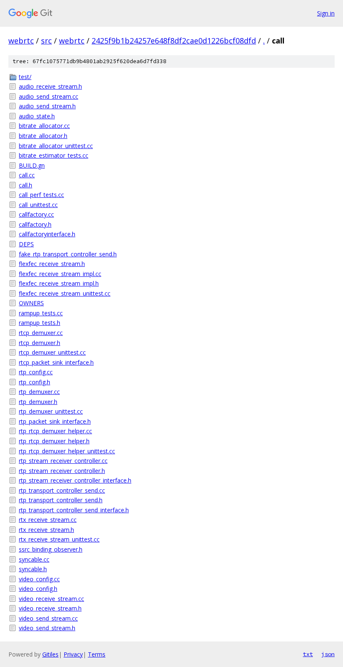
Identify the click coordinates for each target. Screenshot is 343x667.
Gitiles (50, 654)
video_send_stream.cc (48, 618)
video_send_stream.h (47, 628)
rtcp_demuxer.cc (41, 333)
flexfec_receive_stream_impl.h (59, 283)
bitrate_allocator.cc (44, 126)
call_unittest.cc (38, 205)
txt (308, 654)
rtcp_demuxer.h (39, 343)
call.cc (27, 175)
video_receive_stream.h (50, 608)
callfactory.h (35, 224)
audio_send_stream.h (47, 106)
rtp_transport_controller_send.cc (62, 490)
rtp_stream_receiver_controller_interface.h (75, 480)
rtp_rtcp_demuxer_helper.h (54, 441)
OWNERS (31, 303)
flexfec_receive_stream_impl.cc (60, 274)
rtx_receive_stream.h (46, 530)
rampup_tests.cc (41, 313)
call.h (25, 185)
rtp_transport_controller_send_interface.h (74, 510)
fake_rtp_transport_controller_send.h (68, 254)
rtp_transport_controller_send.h (60, 500)
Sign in (326, 13)
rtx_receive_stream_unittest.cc (59, 539)
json (328, 654)
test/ (25, 77)
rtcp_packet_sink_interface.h (56, 362)
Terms (96, 654)
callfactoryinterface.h (47, 234)
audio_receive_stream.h (50, 86)
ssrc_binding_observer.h (50, 549)
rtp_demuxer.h (38, 402)
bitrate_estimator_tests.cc (53, 155)
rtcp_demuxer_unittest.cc (52, 352)
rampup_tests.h (39, 323)
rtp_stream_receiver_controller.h (62, 471)
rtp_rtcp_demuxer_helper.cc (55, 431)
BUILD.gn (32, 165)
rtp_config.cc (36, 372)
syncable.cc (34, 559)
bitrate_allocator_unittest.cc (56, 146)
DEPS (26, 244)
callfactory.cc (36, 214)
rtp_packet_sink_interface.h (55, 421)
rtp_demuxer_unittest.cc (51, 411)
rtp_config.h (34, 382)
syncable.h (33, 569)
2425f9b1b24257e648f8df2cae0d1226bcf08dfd (174, 41)
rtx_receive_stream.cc (48, 520)
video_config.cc (39, 579)
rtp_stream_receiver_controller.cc (63, 461)
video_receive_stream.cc (51, 599)
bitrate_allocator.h (43, 136)
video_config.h (38, 589)
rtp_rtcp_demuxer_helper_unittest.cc (67, 451)
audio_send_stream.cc (48, 96)
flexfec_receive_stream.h (52, 264)
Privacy (73, 654)
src (46, 41)
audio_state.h (37, 116)
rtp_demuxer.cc (39, 392)
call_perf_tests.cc (41, 195)
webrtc (21, 41)
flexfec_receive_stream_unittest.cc (64, 293)
